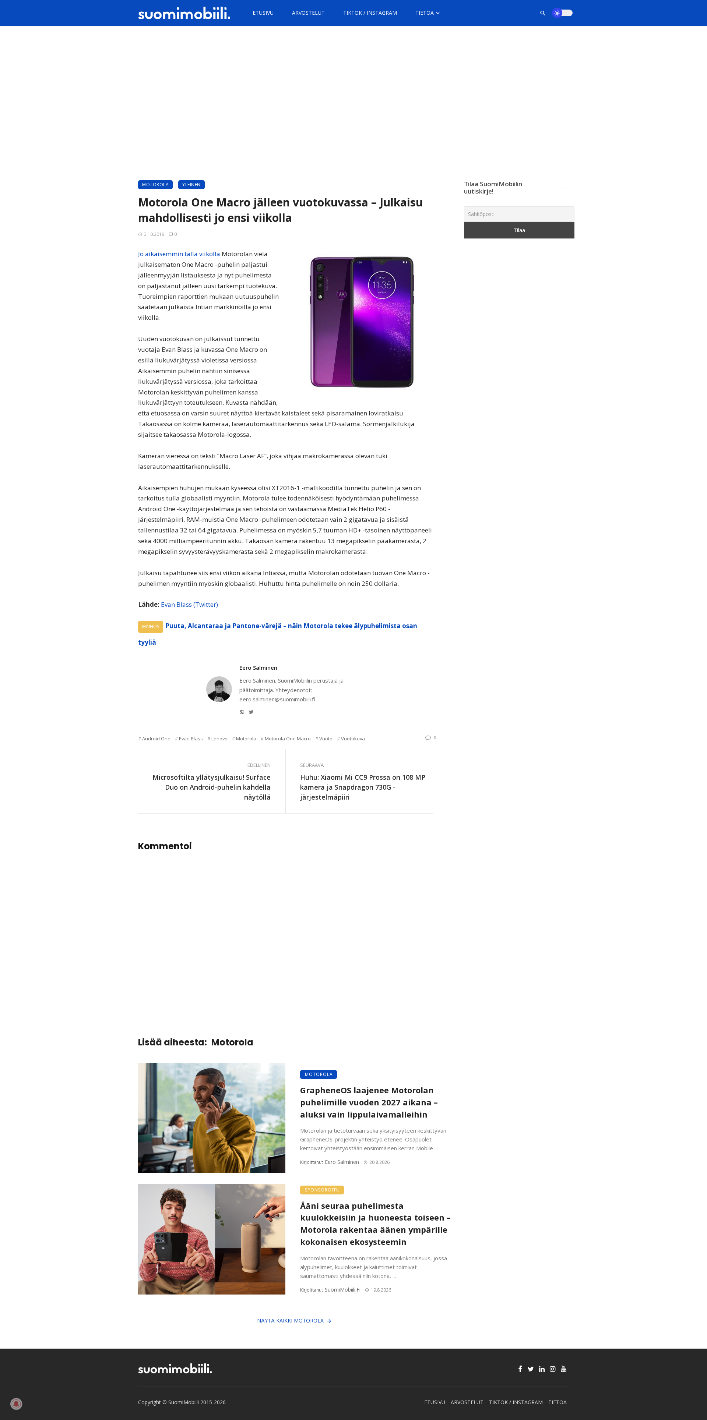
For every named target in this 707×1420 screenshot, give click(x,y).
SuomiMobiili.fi (342, 1289)
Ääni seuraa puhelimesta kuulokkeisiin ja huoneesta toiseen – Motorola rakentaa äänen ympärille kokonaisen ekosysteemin (375, 1223)
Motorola (155, 184)
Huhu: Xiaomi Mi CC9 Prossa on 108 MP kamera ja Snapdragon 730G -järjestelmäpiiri (362, 787)
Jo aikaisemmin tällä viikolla (179, 253)
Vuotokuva (353, 738)
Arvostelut (308, 12)
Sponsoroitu (322, 1190)
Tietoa (424, 12)
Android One (156, 738)
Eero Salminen (258, 667)
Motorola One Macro (288, 738)
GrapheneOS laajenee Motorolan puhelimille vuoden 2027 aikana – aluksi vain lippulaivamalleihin (369, 1102)
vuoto (326, 738)
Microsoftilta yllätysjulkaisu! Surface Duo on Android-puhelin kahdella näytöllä (211, 787)
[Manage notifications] (16, 1404)
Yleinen (191, 184)
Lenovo (219, 738)
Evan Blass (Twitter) (189, 604)
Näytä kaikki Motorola (290, 1320)
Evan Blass (191, 738)
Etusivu (263, 12)
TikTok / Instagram (370, 12)
